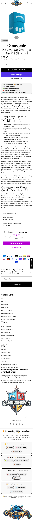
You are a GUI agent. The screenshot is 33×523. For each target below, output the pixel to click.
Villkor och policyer (16, 420)
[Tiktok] (19, 424)
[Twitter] (22, 424)
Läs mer (23, 92)
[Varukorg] (31, 3)
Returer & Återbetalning (7, 335)
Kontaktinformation (6, 326)
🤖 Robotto (10, 457)
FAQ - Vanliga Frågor (7, 313)
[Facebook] (11, 424)
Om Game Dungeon (6, 310)
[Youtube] (16, 424)
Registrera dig (16, 284)
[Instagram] (14, 424)
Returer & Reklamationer (8, 319)
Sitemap (3, 301)
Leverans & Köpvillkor (7, 341)
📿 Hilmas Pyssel (11, 484)
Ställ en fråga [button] (16, 247)
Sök (2, 299)
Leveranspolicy (5, 338)
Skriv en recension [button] (16, 243)
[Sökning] (5, 3)
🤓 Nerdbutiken (9, 444)
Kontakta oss (4, 307)
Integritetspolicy (5, 332)
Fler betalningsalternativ (16, 78)
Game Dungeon (13, 417)
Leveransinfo (4, 304)
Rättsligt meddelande (7, 329)
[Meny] (2, 3)
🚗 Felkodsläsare (10, 470)
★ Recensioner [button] (31, 263)
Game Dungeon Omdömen (8, 316)
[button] (29, 516)
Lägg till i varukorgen (17, 69)
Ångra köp (4, 344)
